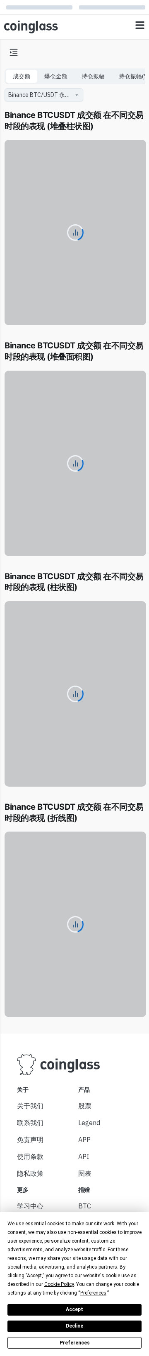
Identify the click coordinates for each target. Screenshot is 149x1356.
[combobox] (39, 95)
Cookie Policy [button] (59, 1284)
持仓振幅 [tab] (93, 76)
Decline (74, 1326)
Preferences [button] (93, 1293)
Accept (74, 1309)
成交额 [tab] (21, 76)
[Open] (77, 95)
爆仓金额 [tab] (55, 76)
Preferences (75, 1343)
